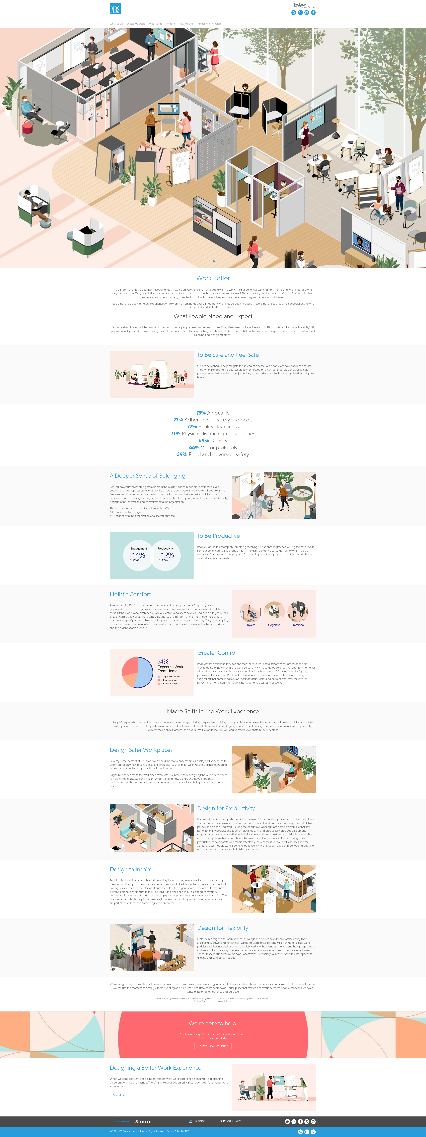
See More (119, 1095)
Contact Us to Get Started (213, 1046)
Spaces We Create (136, 23)
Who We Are (156, 23)
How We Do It (186, 23)
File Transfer (199, 1121)
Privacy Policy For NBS (178, 1131)
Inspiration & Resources (209, 23)
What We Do (117, 23)
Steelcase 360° (234, 1121)
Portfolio (171, 23)
